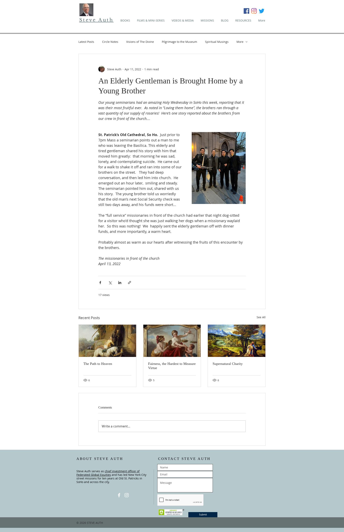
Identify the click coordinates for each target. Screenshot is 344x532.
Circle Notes (110, 42)
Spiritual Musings (217, 42)
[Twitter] (261, 11)
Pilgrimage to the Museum (179, 42)
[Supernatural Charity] (236, 341)
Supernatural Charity (228, 364)
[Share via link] (129, 282)
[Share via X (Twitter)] (110, 282)
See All (261, 317)
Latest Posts (86, 42)
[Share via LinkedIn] (120, 282)
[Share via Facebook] (100, 282)
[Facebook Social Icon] (246, 11)
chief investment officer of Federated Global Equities (108, 473)
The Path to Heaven (97, 364)
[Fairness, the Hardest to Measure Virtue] (172, 341)
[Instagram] (254, 11)
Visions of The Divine (140, 42)
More (239, 42)
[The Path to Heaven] (107, 341)
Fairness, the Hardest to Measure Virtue (172, 366)
